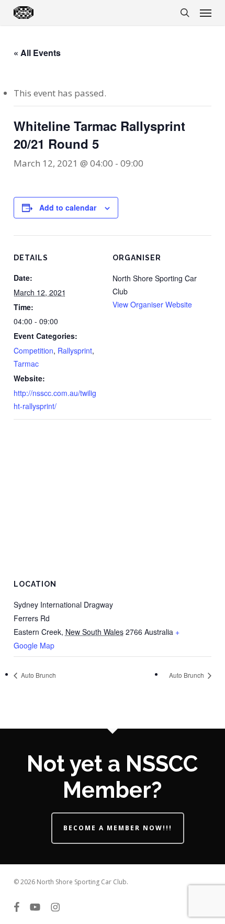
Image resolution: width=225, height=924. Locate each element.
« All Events (37, 53)
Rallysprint (75, 350)
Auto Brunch (37, 674)
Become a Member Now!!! (117, 827)
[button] (205, 12)
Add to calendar (67, 207)
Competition (33, 350)
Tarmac (26, 363)
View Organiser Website (152, 304)
